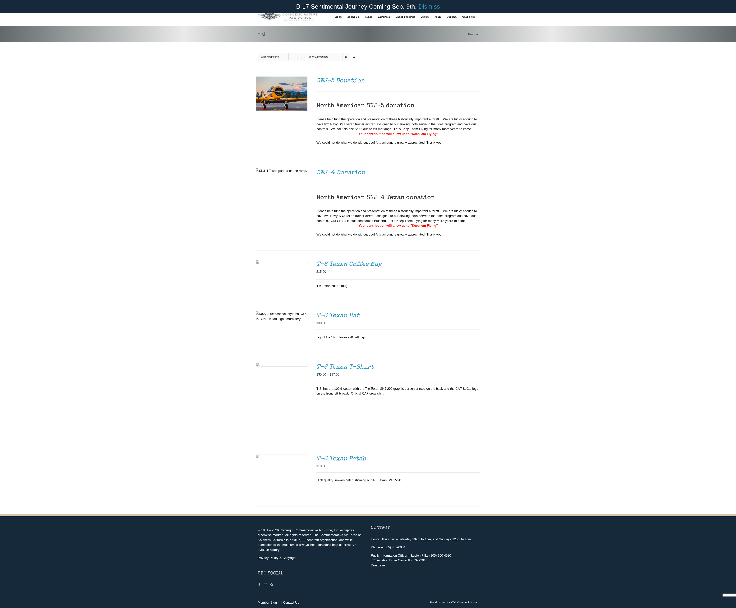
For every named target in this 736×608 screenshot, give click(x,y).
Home (470, 34)
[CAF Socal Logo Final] (288, 14)
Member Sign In (269, 602)
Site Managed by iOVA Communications (453, 602)
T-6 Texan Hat (337, 316)
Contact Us (291, 602)
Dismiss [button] (429, 6)
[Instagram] (265, 584)
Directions (378, 565)
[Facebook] (259, 584)
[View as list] (354, 57)
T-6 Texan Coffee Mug (349, 264)
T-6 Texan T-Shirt (345, 367)
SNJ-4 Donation (340, 173)
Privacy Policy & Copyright (277, 558)
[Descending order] (301, 57)
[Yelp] (271, 584)
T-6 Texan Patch (341, 459)
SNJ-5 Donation (340, 81)
